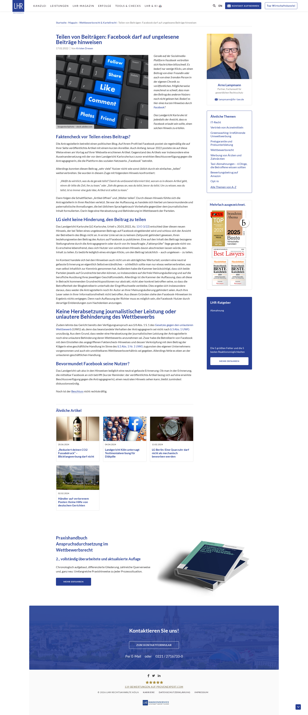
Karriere (149, 692)
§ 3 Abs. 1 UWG (179, 329)
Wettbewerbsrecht (222, 149)
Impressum (201, 692)
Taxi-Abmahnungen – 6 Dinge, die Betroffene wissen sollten (229, 165)
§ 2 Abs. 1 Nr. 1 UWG (130, 346)
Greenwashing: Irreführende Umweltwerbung (228, 134)
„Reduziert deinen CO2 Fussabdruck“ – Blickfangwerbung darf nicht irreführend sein (76, 455)
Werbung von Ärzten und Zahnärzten (226, 156)
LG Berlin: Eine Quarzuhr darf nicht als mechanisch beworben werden (170, 453)
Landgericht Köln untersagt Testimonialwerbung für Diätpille (122, 453)
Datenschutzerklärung (174, 692)
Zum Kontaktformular (154, 644)
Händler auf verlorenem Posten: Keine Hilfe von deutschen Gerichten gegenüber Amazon (73, 504)
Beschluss (77, 391)
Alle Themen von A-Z (223, 187)
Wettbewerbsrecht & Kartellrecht (98, 22)
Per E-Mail (133, 656)
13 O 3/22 (142, 226)
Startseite (61, 22)
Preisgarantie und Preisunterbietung (222, 143)
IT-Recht (216, 122)
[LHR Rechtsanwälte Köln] (18, 7)
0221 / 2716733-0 (169, 656)
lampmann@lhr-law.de (231, 99)
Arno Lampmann (229, 85)
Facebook (159, 107)
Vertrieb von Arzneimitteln (227, 127)
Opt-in (215, 181)
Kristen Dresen (84, 48)
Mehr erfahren (229, 361)
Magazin (73, 22)
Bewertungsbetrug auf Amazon (224, 174)
